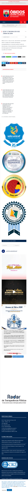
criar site (9, 470)
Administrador (6, 36)
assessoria (10, 472)
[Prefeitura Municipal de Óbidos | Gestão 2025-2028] (14, 13)
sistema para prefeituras (18, 470)
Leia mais (15, 486)
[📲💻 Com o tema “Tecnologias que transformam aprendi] (14, 317)
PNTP (7, 478)
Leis (25, 36)
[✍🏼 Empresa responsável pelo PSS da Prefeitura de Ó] (14, 342)
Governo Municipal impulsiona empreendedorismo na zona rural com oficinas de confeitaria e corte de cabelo (14, 3)
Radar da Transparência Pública (16, 478)
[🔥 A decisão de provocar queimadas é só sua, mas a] (14, 291)
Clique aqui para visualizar (9, 53)
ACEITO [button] (9, 490)
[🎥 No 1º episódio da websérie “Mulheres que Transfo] (14, 266)
